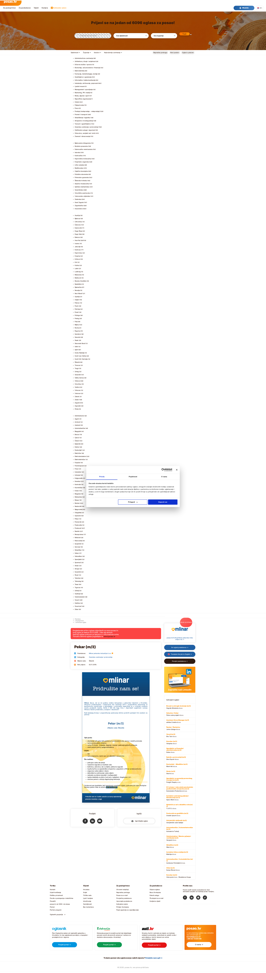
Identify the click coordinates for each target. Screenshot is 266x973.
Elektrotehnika (80, 71)
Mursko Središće (80, 281)
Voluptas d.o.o (171, 742)
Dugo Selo (78, 234)
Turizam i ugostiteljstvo (83, 124)
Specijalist (78, 559)
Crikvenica (78, 222)
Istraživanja (87, 901)
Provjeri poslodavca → (180, 661)
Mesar (77, 500)
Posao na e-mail (121, 895)
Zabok (77, 396)
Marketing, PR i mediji (82, 92)
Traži (184, 34)
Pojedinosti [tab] (133, 476)
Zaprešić (78, 406)
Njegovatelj (79, 509)
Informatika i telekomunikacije (85, 80)
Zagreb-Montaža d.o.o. (178, 707)
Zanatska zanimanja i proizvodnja (86, 127)
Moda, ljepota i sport (82, 96)
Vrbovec (78, 390)
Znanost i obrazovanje (82, 136)
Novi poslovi (174, 52)
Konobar (78, 481)
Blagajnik (78, 431)
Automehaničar (80, 428)
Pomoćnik (78, 522)
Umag (77, 371)
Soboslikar (78, 556)
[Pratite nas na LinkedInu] (193, 898)
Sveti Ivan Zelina (80, 356)
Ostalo (77, 102)
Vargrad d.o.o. (178, 838)
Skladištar (78, 550)
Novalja (77, 290)
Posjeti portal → (64, 945)
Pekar (77, 519)
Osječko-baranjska (81, 171)
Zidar (76, 609)
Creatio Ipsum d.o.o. (177, 814)
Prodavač (78, 528)
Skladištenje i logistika (82, 117)
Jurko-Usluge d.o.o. (173, 728)
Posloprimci (80, 621)
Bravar (77, 434)
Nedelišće (78, 284)
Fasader (77, 462)
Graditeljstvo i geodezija (83, 77)
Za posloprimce (9, 8)
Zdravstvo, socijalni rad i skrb (85, 133)
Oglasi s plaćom (188, 52)
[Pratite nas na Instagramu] (199, 898)
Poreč (77, 312)
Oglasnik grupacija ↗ (57, 914)
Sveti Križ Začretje (81, 359)
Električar (78, 453)
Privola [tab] (102, 476)
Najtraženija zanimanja (112, 52)
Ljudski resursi (80, 86)
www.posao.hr (109, 636)
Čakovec (78, 225)
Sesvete (77, 337)
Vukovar (78, 393)
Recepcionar (79, 534)
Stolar (77, 565)
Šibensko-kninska (81, 180)
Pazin (77, 306)
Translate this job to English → (181, 654)
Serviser (77, 547)
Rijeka (77, 325)
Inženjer (77, 475)
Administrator (79, 416)
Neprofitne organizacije (83, 99)
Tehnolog (78, 581)
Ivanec (77, 243)
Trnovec (77, 365)
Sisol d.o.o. (170, 772)
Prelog (77, 318)
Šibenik (77, 362)
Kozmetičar (79, 487)
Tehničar (78, 578)
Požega (77, 315)
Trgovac (77, 587)
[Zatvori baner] (176, 470)
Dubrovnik (78, 228)
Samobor (78, 334)
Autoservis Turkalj (179, 829)
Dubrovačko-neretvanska (84, 149)
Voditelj (77, 594)
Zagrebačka (79, 205)
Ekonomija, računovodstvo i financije (87, 67)
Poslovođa (78, 525)
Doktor (77, 447)
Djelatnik (78, 444)
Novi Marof (78, 293)
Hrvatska (86, 889)
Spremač (78, 562)
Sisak (76, 340)
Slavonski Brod (80, 343)
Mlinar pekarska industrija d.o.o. (100, 653)
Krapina (77, 256)
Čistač (77, 441)
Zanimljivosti (87, 904)
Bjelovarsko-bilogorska (83, 143)
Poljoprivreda (79, 105)
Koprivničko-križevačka (83, 159)
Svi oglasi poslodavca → (179, 647)
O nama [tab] (164, 476)
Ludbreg (78, 271)
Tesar (77, 584)
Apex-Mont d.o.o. (177, 798)
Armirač (77, 422)
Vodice (77, 387)
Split (76, 350)
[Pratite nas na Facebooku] (186, 898)
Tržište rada (87, 895)
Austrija (77, 215)
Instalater (78, 472)
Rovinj (77, 328)
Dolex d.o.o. (175, 750)
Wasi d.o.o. (172, 846)
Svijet (85, 892)
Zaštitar (77, 603)
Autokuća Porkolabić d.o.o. (179, 861)
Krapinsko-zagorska (82, 162)
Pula (76, 321)
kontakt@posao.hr (194, 937)
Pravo (77, 108)
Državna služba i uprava (83, 64)
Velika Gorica (79, 378)
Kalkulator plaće (59, 8)
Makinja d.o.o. (177, 853)
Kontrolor (78, 484)
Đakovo (77, 237)
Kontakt (52, 889)
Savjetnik (78, 544)
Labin (77, 268)
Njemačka (78, 287)
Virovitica (78, 384)
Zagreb (77, 403)
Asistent (77, 425)
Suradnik (78, 572)
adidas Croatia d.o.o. (177, 721)
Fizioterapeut (79, 466)
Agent (77, 419)
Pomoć (52, 907)
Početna (78, 619)
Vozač (77, 600)
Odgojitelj (78, 512)
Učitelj (77, 590)
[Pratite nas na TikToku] (206, 898)
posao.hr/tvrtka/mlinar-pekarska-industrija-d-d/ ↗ (180, 638)
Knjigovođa (79, 478)
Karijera (45, 8)
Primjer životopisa (122, 907)
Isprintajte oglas (141, 821)
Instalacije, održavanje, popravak (86, 83)
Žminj (76, 409)
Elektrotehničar (80, 459)
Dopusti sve (162, 502)
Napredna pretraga (160, 52)
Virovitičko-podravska (82, 193)
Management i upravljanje (84, 89)
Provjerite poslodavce (124, 898)
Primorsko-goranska (82, 177)
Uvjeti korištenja (55, 892)
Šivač (77, 575)
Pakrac (77, 303)
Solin (76, 346)
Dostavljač (78, 450)
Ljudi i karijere (88, 898)
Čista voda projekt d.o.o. (175, 714)
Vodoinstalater (80, 597)
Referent (78, 537)
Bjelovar (77, 218)
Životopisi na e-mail (156, 898)
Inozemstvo (79, 209)
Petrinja (77, 309)
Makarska (78, 275)
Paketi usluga (154, 895)
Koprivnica (78, 253)
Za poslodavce (25, 8)
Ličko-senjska (79, 165)
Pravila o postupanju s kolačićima (61, 898)
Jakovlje (78, 246)
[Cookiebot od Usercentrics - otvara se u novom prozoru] (163, 469)
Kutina (77, 265)
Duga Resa (78, 231)
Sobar (77, 553)
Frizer (77, 469)
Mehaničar (78, 497)
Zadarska (78, 199)
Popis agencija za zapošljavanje (127, 910)
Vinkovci (78, 381)
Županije (86, 52)
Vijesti (36, 8)
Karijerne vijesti (155, 901)
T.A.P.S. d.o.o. (179, 806)
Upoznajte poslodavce (124, 901)
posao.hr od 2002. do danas (60, 904)
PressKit (53, 901)
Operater (78, 516)
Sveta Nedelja (79, 353)
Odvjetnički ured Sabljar (176, 821)
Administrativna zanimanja (84, 58)
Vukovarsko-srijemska (82, 196)
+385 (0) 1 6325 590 (194, 939)
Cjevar (77, 437)
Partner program (55, 910)
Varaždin (78, 375)
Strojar (77, 569)
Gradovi (97, 52)
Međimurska (79, 168)
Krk (76, 262)
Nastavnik (78, 506)
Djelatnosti (74, 52)
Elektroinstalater (80, 456)
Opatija (77, 296)
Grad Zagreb (79, 202)
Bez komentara (88, 907)
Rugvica (77, 331)
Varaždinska (79, 190)
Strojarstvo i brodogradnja (84, 121)
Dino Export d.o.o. (176, 758)
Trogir (77, 368)
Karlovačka (79, 155)
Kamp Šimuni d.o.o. (173, 869)
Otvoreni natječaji (122, 889)
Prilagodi (131, 502)
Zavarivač (78, 606)
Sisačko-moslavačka (82, 184)
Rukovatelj (78, 541)
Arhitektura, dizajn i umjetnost (85, 61)
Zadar (77, 399)
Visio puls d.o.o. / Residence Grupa (178, 876)
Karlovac (78, 250)
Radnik (77, 531)
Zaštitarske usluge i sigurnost (85, 130)
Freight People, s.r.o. (179, 780)
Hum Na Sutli (79, 240)
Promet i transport (81, 114)
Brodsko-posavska (81, 146)
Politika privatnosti (56, 895)
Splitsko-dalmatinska (82, 187)
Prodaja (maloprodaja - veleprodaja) (87, 111)
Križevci (77, 259)
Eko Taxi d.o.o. (171, 735)
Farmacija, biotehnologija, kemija (86, 74)
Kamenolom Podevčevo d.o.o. (179, 789)
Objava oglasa (155, 889)
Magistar (78, 494)
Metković (78, 278)
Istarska (77, 152)
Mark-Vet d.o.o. (176, 765)
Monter (77, 503)
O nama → (199, 944)
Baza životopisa (155, 892)
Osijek (77, 300)
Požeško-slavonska (81, 174)
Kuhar (77, 491)
